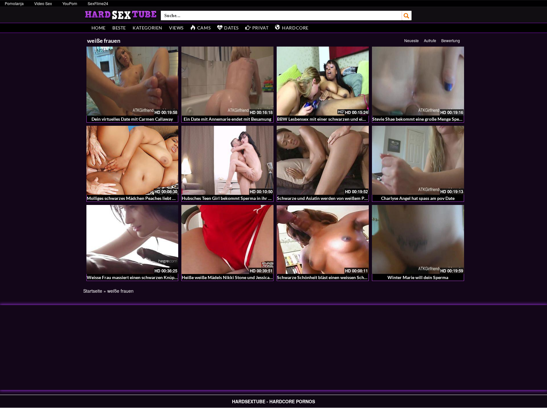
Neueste (411, 40)
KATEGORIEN (147, 27)
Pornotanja (14, 3)
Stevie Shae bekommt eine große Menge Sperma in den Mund (432, 119)
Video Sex (43, 3)
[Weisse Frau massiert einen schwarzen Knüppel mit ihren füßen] (132, 239)
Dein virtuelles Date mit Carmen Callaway (132, 119)
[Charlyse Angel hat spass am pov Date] (418, 160)
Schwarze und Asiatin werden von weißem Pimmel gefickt (334, 198)
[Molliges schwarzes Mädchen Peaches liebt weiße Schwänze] (132, 160)
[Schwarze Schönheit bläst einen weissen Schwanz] (323, 239)
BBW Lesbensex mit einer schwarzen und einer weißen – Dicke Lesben (346, 119)
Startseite (92, 291)
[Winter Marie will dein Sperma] (418, 239)
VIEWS (176, 27)
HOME (98, 27)
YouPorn (69, 3)
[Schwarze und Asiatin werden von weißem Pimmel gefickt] (323, 160)
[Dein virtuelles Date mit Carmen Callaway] (132, 81)
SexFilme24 (98, 3)
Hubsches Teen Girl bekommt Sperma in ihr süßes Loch (236, 198)
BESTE (119, 27)
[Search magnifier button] (407, 15)
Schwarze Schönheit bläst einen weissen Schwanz (325, 277)
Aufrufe (430, 40)
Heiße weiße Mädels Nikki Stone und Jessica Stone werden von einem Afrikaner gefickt (267, 277)
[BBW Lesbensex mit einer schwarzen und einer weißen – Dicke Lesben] (323, 81)
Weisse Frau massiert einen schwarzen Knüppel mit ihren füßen (149, 277)
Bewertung (450, 40)
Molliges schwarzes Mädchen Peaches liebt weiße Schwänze (146, 198)
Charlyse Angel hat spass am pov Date (418, 198)
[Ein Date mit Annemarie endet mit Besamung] (227, 81)
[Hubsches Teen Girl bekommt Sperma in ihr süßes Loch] (227, 160)
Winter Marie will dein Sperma (417, 277)
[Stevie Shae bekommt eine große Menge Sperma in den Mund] (418, 81)
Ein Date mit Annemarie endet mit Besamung (227, 119)
